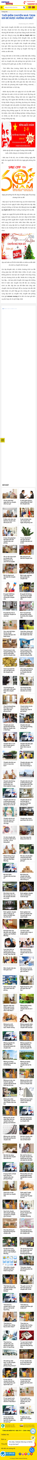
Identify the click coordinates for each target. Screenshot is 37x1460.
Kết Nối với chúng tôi (8, 1448)
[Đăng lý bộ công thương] (9, 1454)
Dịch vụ (3, 1439)
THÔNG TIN (5, 1434)
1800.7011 (18, 1430)
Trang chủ (4, 11)
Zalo (33, 1431)
